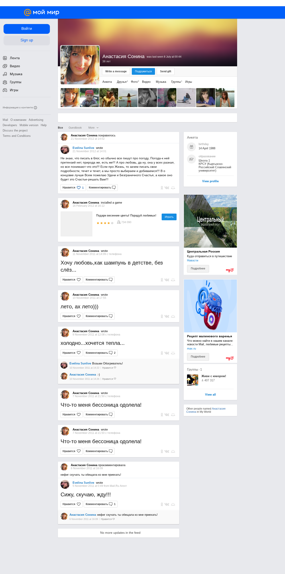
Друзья (121, 81)
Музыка (161, 81)
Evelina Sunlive (83, 148)
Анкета (107, 81)
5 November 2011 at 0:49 (88, 485)
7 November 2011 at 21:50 (89, 396)
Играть (169, 216)
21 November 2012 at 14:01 (89, 151)
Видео (146, 81)
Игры (188, 81)
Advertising (36, 119)
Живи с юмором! (214, 376)
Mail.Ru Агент (118, 485)
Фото (134, 81)
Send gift (165, 71)
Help (44, 125)
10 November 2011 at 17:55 (89, 297)
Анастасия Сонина (82, 374)
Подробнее (198, 268)
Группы (175, 81)
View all (210, 394)
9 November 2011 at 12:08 (89, 334)
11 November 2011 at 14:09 (90, 254)
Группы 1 (194, 369)
